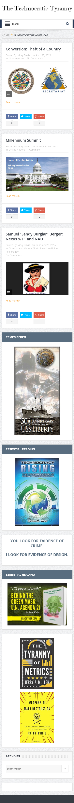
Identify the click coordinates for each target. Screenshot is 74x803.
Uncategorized (17, 58)
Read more (12, 102)
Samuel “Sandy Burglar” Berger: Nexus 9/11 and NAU (34, 237)
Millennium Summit (23, 140)
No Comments (35, 58)
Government (16, 248)
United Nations (17, 149)
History (28, 248)
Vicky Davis (24, 55)
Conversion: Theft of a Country (33, 49)
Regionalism (12, 251)
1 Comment (33, 149)
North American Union (45, 248)
